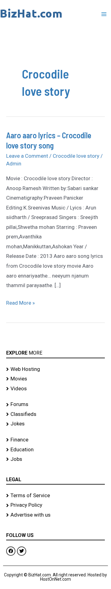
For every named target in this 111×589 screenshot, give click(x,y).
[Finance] (55, 440)
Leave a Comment (27, 156)
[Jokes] (55, 424)
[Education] (55, 450)
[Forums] (55, 404)
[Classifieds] (55, 414)
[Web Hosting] (55, 369)
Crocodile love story (76, 156)
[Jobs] (55, 459)
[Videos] (55, 389)
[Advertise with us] (55, 515)
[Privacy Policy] (55, 505)
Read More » (20, 302)
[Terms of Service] (55, 496)
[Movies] (55, 379)
